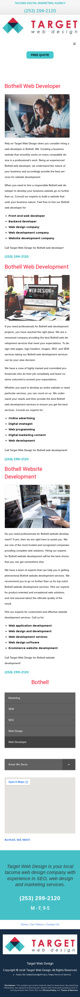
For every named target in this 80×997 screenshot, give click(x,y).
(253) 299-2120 (40, 10)
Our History (37, 924)
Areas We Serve (24, 974)
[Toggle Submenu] (68, 764)
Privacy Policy (47, 974)
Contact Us (52, 924)
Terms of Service (62, 974)
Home (24, 924)
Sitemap (36, 974)
